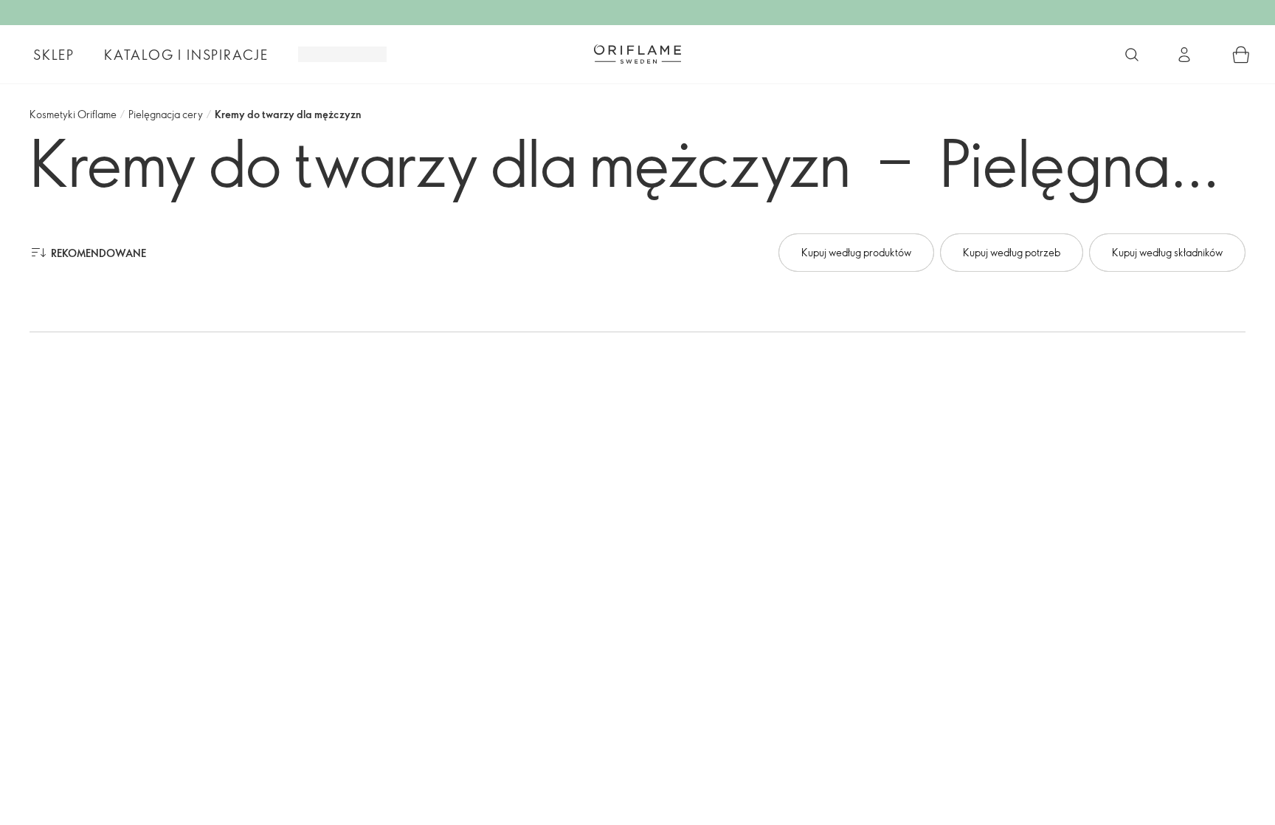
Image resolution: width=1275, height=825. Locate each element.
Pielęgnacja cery (165, 114)
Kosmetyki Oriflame (73, 114)
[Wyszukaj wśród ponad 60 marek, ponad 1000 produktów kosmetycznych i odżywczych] (1132, 55)
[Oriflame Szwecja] (637, 54)
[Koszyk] (1241, 54)
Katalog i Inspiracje (186, 55)
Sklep (54, 55)
